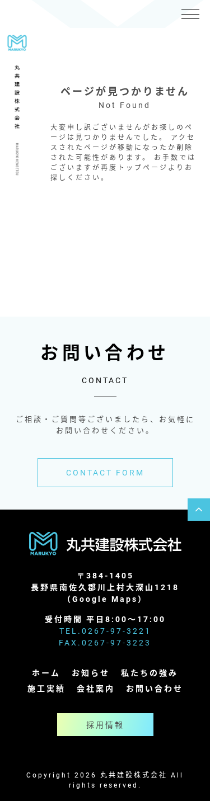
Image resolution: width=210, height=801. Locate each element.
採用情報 (105, 724)
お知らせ (91, 672)
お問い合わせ (154, 688)
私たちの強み (149, 672)
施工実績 (46, 688)
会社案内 (96, 688)
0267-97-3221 (116, 630)
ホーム (46, 672)
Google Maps (105, 598)
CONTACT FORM (105, 472)
